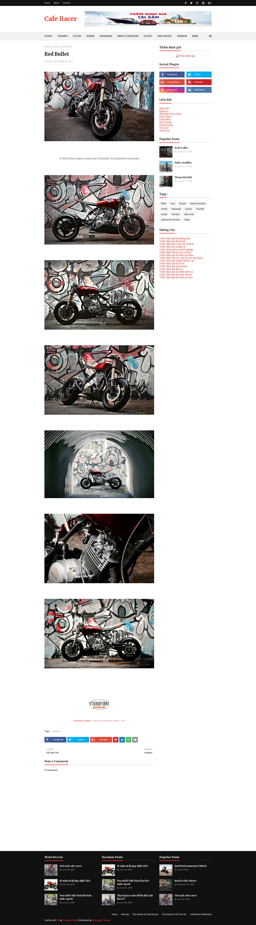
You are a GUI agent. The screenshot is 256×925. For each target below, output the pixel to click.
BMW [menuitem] (195, 36)
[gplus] (209, 3)
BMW (163, 203)
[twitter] (191, 3)
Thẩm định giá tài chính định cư (176, 271)
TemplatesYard (70, 920)
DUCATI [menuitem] (148, 36)
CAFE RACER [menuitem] (164, 36)
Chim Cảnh (165, 116)
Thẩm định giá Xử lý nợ (171, 263)
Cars (172, 203)
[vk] (199, 90)
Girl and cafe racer (71, 866)
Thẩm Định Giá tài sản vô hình (175, 252)
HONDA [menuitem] (90, 36)
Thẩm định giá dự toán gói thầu (176, 255)
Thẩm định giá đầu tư (171, 269)
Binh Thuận (165, 122)
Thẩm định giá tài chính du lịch (175, 274)
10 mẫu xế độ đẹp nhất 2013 (75, 880)
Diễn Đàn (164, 108)
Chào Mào (164, 119)
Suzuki (188, 209)
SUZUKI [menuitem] (77, 36)
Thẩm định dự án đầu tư (172, 246)
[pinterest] (203, 3)
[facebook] (185, 3)
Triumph (200, 209)
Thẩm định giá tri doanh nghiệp (176, 249)
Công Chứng (166, 125)
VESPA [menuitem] (48, 36)
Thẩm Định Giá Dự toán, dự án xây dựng (181, 258)
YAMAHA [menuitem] (182, 36)
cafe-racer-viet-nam (170, 219)
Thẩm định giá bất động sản (174, 238)
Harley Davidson (198, 203)
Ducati (182, 203)
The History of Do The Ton (174, 914)
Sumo (49, 61)
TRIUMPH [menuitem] (62, 36)
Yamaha (56, 47)
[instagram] (197, 3)
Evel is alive (181, 147)
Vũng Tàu (164, 130)
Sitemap (125, 914)
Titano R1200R (183, 177)
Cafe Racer (60, 19)
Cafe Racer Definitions (201, 914)
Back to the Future (185, 880)
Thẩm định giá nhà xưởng (173, 266)
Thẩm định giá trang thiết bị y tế (176, 260)
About (56, 3)
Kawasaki (176, 209)
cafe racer (189, 214)
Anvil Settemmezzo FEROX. (190, 866)
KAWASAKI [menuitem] (106, 36)
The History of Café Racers (145, 914)
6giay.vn (163, 111)
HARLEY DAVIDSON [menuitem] (127, 36)
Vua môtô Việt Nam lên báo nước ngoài (76, 897)
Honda (164, 209)
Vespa (164, 214)
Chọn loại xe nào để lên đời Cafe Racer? (135, 897)
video (186, 219)
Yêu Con (164, 127)
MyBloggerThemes (101, 920)
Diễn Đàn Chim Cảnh (170, 114)
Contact (66, 3)
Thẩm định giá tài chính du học (176, 277)
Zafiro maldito (183, 162)
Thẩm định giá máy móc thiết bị (176, 244)
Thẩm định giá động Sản (172, 241)
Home (47, 3)
